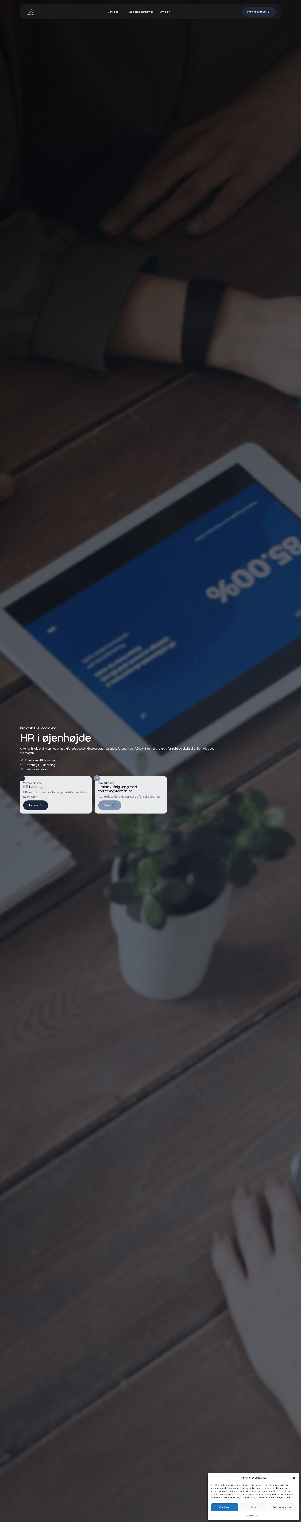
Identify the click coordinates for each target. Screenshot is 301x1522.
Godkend (224, 1507)
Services (113, 11)
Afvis (253, 1507)
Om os (164, 11)
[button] (294, 1477)
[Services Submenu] (121, 12)
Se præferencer (282, 1507)
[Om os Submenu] (171, 12)
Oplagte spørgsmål (140, 11)
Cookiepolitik (251, 1515)
